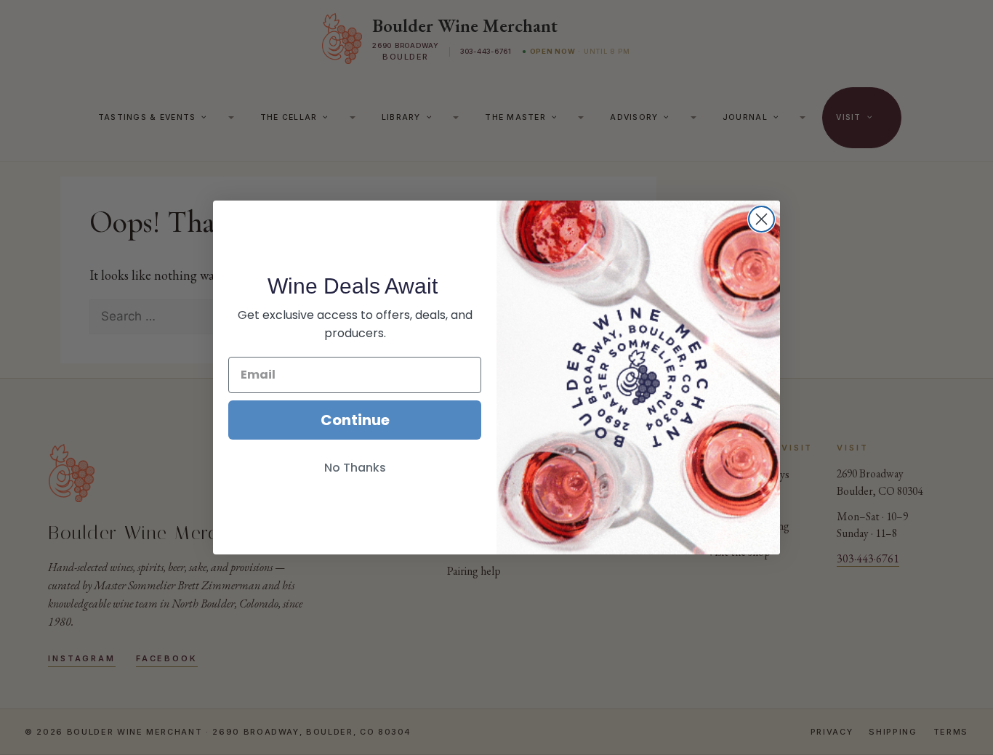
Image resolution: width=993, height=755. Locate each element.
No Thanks (355, 467)
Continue (355, 420)
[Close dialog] (761, 219)
